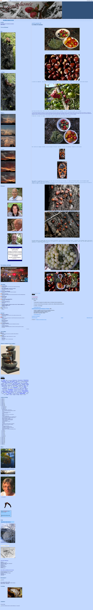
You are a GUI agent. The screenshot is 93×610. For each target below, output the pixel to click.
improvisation (4, 388)
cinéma (24, 385)
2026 (2, 398)
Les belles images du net (7, 382)
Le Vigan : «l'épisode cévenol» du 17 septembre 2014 (9, 416)
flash (22, 386)
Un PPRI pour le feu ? (4, 321)
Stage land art (3, 302)
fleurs (25, 386)
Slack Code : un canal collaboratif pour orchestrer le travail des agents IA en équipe (13, 326)
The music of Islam (20, 382)
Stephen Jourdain (15, 231)
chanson (23, 384)
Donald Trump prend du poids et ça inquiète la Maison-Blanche (10, 333)
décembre (3, 406)
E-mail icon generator (4, 572)
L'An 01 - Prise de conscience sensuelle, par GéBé (8, 410)
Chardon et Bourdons (5, 420)
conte (27, 385)
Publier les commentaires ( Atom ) (41, 319)
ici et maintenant (20, 387)
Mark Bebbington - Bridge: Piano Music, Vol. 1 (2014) (9, 336)
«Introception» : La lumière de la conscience (8, 427)
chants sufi (10, 385)
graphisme (5, 387)
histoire (8, 387)
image (24, 387)
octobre (3, 408)
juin (2, 432)
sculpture (6, 393)
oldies (6, 391)
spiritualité (22, 393)
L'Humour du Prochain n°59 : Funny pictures (8, 414)
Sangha (15, 382)
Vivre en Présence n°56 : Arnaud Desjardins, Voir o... (9, 417)
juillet (3, 431)
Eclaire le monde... (4, 297)
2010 (2, 442)
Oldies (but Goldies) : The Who (6, 418)
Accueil (62, 317)
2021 (2, 402)
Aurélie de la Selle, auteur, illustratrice (6, 563)
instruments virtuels (16, 388)
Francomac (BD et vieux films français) (7, 571)
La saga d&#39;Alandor (24, 381)
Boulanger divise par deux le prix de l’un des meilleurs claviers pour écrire (11, 315)
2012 (2, 380)
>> (5, 515)
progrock (12, 392)
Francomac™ (4, 338)
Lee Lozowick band (4, 564)
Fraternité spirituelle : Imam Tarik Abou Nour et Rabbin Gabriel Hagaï (11, 286)
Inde (8, 381)
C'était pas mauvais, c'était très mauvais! (7, 419)
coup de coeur (4, 386)
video (7, 394)
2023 (2, 400)
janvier (3, 436)
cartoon (20, 384)
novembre (3, 407)
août (3, 430)
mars (3, 434)
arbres (6, 383)
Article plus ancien (89, 317)
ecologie (17, 386)
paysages (11, 391)
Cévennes (26, 380)
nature (26, 389)
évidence (24, 394)
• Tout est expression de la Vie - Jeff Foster (7, 289)
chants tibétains (14, 385)
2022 (2, 401)
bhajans (2, 384)
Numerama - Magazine (5, 314)
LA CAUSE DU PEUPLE (5, 323)
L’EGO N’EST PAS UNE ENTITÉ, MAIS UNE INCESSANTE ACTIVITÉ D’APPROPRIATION (13, 294)
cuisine (11, 386)
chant (27, 384)
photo (1, 392)
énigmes (21, 394)
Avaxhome (2, 573)
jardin (21, 388)
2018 (2, 404)
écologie (17, 394)
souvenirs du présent (15, 393)
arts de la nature (16, 383)
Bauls (7, 380)
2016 (2, 437)
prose (15, 392)
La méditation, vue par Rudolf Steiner (7, 426)
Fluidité (3, 413)
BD (4, 380)
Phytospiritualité (4, 296)
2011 (2, 441)
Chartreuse (14, 380)
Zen (26, 382)
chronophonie (20, 385)
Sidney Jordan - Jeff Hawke (5, 583)
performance (19, 391)
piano (4, 392)
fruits (27, 386)
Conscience (20, 380)
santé (28, 392)
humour (15, 387)
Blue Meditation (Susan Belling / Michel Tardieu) (8, 582)
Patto (2, 425)
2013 (2, 439)
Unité (2, 308)
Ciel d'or (3, 411)
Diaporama (3, 381)
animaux (2, 383)
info (8, 388)
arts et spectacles (24, 383)
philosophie (25, 391)
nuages (3, 391)
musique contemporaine (19, 389)
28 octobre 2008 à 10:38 (37, 307)
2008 (2, 444)
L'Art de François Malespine (6, 291)
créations (9, 386)
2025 (2, 399)
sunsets (27, 393)
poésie (8, 392)
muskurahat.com (3, 574)
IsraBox (3, 335)
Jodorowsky (17, 381)
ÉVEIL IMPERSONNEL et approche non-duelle (9, 288)
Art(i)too (2, 567)
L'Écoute (3, 429)
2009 (2, 443)
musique (10, 389)
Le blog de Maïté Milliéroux (6, 301)
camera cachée (15, 384)
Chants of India (10, 380)
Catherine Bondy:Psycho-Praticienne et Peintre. (41, 308)
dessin (14, 386)
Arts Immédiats (3, 565)
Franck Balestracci (3, 566)
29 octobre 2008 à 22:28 (37, 314)
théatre (5, 394)
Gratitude (3, 415)
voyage (10, 394)
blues (5, 384)
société (10, 393)
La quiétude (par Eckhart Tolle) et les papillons (8, 423)
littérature (26, 388)
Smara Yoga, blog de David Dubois (7, 299)
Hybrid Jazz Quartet (4, 562)
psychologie (19, 392)
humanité (11, 387)
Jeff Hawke (12, 381)
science (3, 393)
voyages (14, 394)
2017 (2, 405)
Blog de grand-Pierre (5, 320)
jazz (23, 388)
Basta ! (3, 317)
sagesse (24, 392)
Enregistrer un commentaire (36, 316)
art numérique (10, 383)
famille (20, 386)
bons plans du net (9, 384)
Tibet (24, 382)
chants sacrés (4, 385)
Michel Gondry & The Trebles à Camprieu (7, 424)
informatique (11, 388)
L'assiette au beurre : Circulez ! (6, 421)
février (3, 435)
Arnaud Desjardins (15, 200)
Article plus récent (34, 317)
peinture (15, 391)
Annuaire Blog (3, 604)
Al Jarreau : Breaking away (5, 428)
